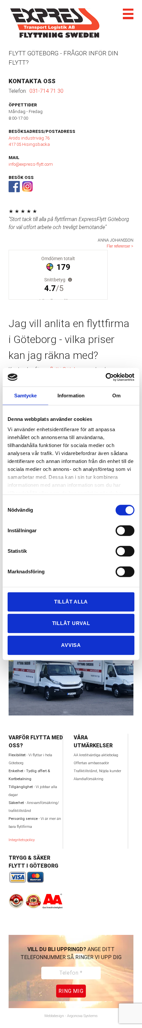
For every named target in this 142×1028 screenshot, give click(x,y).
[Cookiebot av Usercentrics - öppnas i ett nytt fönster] (105, 377)
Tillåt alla (71, 601)
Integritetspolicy (22, 840)
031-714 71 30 (46, 91)
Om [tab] (116, 395)
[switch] (118, 530)
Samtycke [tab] (25, 395)
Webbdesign (54, 1016)
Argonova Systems (82, 1016)
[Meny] (128, 14)
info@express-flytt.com (31, 164)
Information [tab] (71, 395)
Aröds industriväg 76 (29, 138)
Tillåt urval (71, 623)
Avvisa (71, 645)
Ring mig (70, 991)
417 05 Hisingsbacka (29, 144)
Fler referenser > (120, 246)
